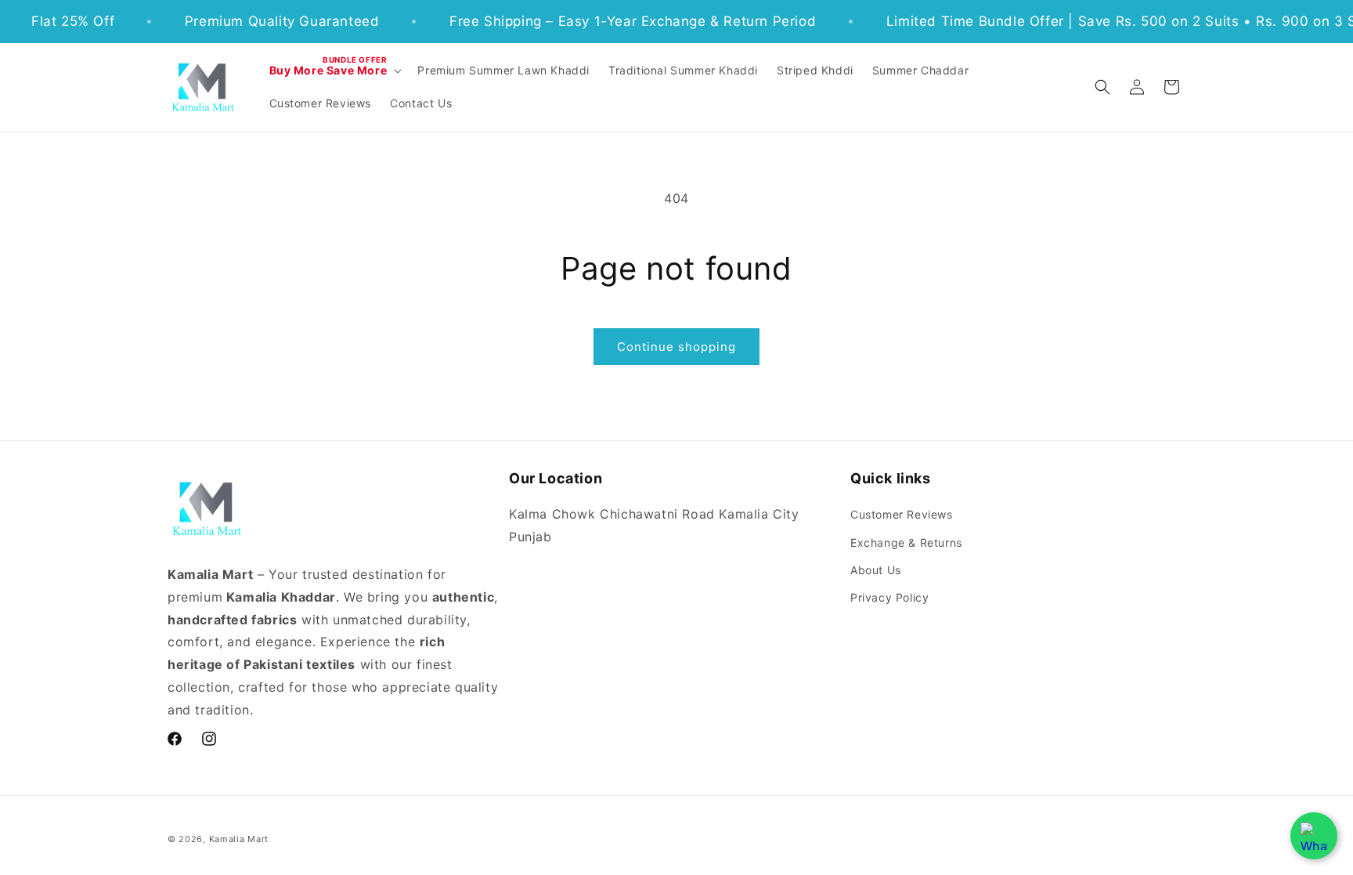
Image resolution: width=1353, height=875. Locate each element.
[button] (334, 70)
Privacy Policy (889, 597)
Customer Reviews (901, 514)
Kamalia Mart (239, 838)
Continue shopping (676, 346)
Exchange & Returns (906, 542)
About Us (875, 570)
